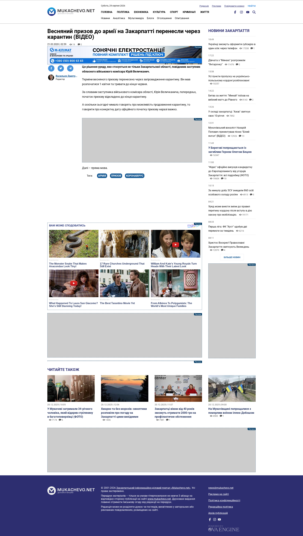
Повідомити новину (234, 6)
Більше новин (232, 257)
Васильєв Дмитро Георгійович (67, 76)
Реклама (216, 6)
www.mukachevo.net (159, 498)
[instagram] (241, 12)
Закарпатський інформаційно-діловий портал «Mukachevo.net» (153, 487)
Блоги (150, 18)
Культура (159, 12)
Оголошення (164, 18)
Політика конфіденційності (224, 500)
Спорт (174, 12)
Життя (204, 12)
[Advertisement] (142, 140)
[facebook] (235, 12)
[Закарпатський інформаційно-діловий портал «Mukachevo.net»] (71, 12)
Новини (105, 18)
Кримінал (189, 12)
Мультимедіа (136, 18)
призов (116, 175)
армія (102, 175)
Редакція (204, 6)
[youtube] (247, 12)
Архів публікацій (218, 513)
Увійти (252, 6)
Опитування (182, 18)
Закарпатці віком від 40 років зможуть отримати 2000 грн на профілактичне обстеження (175, 412)
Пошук (254, 12)
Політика (123, 12)
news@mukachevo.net (220, 487)
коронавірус (134, 175)
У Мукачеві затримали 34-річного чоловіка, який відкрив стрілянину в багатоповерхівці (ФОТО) (70, 412)
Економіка (141, 12)
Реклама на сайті (218, 494)
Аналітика (119, 18)
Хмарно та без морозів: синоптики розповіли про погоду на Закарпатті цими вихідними (124, 412)
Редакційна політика (220, 506)
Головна (106, 12)
